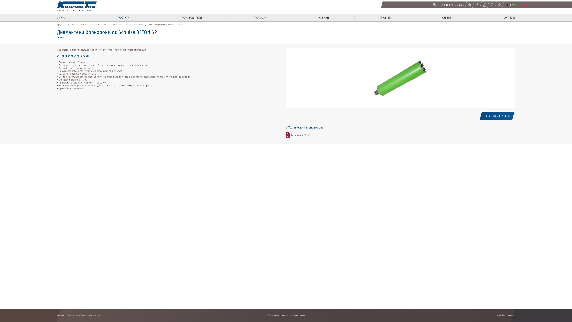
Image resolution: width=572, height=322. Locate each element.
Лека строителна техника (99, 25)
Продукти (61, 25)
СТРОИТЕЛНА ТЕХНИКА (77, 25)
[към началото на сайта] (562, 303)
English (507, 5)
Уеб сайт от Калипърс (506, 315)
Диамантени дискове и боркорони (127, 25)
